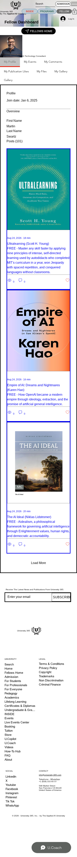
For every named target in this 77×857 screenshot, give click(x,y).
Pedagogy (11, 693)
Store (8, 734)
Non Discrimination (51, 680)
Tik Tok (10, 801)
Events (9, 718)
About (8, 759)
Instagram (12, 793)
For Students (13, 681)
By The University (13, 14)
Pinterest (11, 797)
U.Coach (10, 743)
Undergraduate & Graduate (20, 710)
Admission (11, 676)
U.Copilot (10, 739)
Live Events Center (17, 722)
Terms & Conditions (51, 663)
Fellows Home (14, 672)
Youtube (11, 784)
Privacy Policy (48, 668)
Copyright (45, 672)
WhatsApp (12, 805)
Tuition (9, 730)
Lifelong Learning (15, 701)
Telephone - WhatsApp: (49, 779)
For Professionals (16, 685)
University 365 (6, 11)
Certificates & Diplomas (20, 705)
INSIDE (9, 714)
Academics (12, 697)
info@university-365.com (50, 775)
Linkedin (11, 776)
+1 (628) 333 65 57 (48, 781)
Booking (10, 726)
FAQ (7, 755)
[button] (74, 11)
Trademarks (46, 676)
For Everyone (13, 689)
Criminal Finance (50, 684)
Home (8, 668)
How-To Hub (13, 751)
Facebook (12, 789)
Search (9, 664)
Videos (9, 747)
